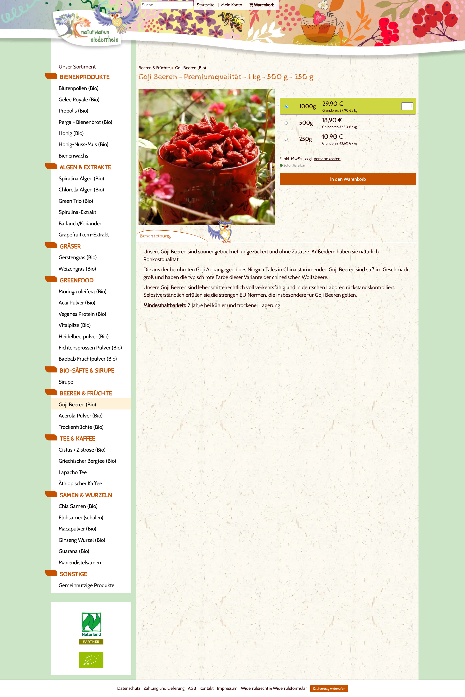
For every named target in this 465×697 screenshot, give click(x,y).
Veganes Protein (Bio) (82, 314)
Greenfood (76, 280)
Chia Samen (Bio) (78, 506)
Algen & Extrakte (85, 167)
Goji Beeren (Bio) (77, 404)
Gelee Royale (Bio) (79, 99)
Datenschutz (128, 688)
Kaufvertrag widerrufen (329, 688)
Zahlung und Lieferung (164, 688)
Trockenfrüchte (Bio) (81, 427)
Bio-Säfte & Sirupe (87, 370)
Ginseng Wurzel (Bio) (82, 540)
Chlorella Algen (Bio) (81, 189)
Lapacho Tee (73, 472)
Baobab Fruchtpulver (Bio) (88, 359)
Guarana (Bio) (74, 551)
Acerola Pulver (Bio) (81, 415)
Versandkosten (327, 158)
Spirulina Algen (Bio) (81, 178)
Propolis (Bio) (73, 110)
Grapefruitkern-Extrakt (84, 234)
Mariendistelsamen (80, 562)
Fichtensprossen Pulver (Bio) (90, 347)
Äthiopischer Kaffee (80, 483)
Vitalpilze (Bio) (75, 325)
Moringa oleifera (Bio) (83, 291)
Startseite (206, 5)
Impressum (227, 688)
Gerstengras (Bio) (78, 257)
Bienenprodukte (84, 77)
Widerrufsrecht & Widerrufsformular (274, 688)
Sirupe (66, 382)
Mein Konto (232, 5)
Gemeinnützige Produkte (86, 585)
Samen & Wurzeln (86, 495)
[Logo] (95, 26)
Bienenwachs (73, 155)
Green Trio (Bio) (76, 201)
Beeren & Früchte (86, 393)
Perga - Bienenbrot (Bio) (85, 122)
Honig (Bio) (71, 133)
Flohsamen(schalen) (81, 517)
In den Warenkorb (348, 179)
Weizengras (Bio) (77, 268)
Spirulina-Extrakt (77, 212)
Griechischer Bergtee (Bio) (87, 461)
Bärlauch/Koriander (80, 223)
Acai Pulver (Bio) (77, 302)
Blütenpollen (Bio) (79, 88)
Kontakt (207, 688)
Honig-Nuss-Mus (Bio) (83, 144)
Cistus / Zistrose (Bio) (82, 450)
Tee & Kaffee (77, 438)
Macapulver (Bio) (77, 528)
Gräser (70, 246)
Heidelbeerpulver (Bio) (84, 336)
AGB (192, 688)
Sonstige (73, 574)
